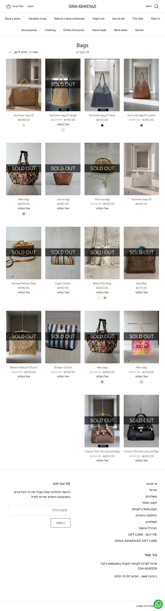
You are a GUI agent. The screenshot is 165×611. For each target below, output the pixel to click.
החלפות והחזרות (146, 515)
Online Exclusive (73, 30)
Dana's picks (13, 18)
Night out (98, 18)
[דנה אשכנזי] (82, 6)
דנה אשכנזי (142, 606)
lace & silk (118, 18)
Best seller (121, 30)
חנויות (153, 490)
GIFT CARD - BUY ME (142, 534)
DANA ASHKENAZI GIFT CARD (136, 541)
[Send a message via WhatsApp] (158, 604)
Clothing (50, 30)
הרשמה (60, 522)
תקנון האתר (149, 503)
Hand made (99, 30)
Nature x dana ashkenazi (69, 18)
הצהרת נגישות (148, 528)
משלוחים (151, 496)
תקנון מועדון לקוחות (144, 509)
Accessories (29, 30)
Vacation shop (37, 18)
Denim (139, 30)
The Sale (137, 18)
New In (155, 18)
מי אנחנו (151, 484)
